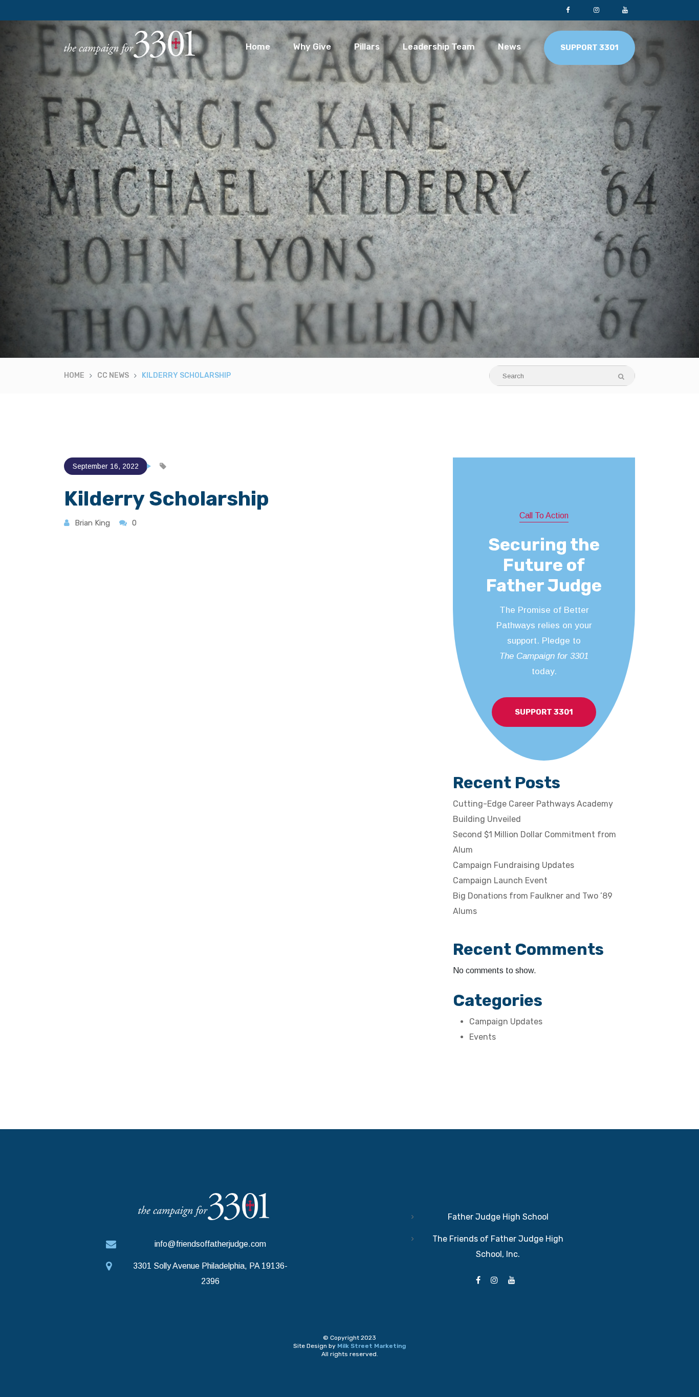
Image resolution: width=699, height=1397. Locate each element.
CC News (113, 375)
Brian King (92, 523)
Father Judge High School (498, 1217)
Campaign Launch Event (500, 880)
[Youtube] (625, 10)
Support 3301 (589, 47)
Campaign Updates (505, 1021)
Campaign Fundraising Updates (513, 865)
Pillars (367, 46)
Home (258, 46)
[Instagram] (596, 10)
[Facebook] (567, 10)
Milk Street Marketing (371, 1345)
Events (482, 1037)
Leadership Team (439, 46)
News (509, 46)
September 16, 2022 (106, 466)
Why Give (312, 46)
